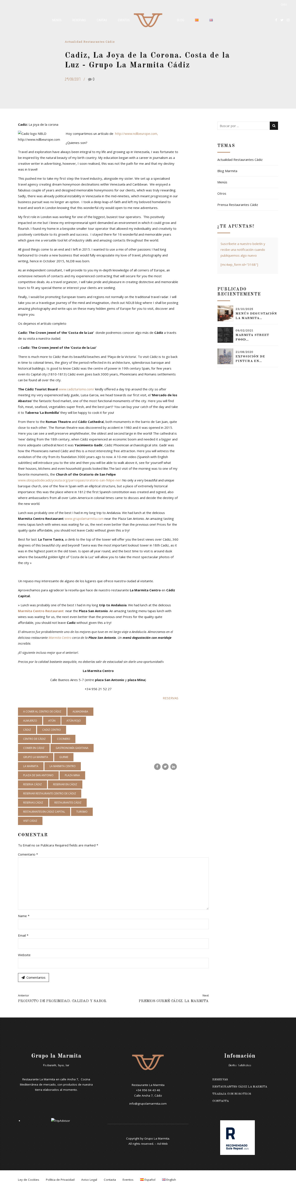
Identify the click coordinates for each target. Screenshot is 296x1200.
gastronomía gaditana (72, 748)
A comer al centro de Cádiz (42, 711)
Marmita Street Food (252, 337)
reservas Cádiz (33, 802)
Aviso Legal (89, 1180)
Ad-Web (162, 1144)
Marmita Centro (60, 637)
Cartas (102, 20)
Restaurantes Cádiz (67, 802)
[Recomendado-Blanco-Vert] (237, 1137)
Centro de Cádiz (34, 739)
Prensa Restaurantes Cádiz (237, 204)
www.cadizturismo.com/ (76, 389)
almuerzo (30, 720)
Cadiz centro (51, 730)
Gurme (63, 757)
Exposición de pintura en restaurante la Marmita (253, 359)
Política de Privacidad (60, 1180)
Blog (180, 20)
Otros (221, 193)
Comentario (28, 854)
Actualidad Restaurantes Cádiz (90, 42)
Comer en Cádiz (33, 748)
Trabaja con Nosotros (231, 1093)
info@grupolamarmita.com (148, 1103)
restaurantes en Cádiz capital (44, 812)
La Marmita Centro (63, 766)
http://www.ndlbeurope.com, (137, 133)
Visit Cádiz (30, 821)
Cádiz (27, 730)
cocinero (63, 739)
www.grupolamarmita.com (84, 518)
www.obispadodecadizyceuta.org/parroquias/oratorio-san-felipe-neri (70, 480)
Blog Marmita (227, 171)
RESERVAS (170, 698)
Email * (23, 935)
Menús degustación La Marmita (256, 316)
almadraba (80, 711)
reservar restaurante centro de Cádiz (49, 793)
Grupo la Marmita (35, 757)
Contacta (220, 1101)
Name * (23, 916)
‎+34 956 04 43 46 (148, 1090)
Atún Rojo (74, 720)
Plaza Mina (72, 775)
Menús (57, 20)
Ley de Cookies (28, 1180)
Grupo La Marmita (156, 1138)
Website (24, 955)
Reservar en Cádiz (65, 784)
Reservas (79, 20)
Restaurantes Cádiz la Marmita (239, 1086)
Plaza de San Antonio (38, 775)
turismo (82, 812)
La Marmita (30, 766)
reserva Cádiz (32, 784)
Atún (51, 720)
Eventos (124, 20)
